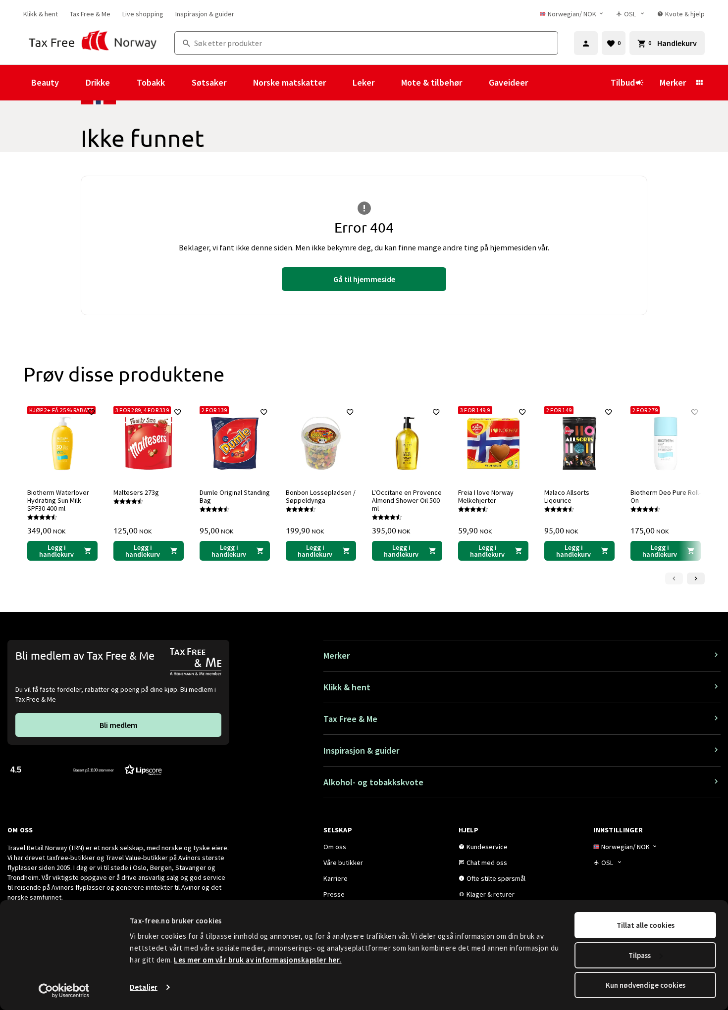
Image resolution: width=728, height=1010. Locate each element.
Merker (673, 82)
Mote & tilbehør (431, 82)
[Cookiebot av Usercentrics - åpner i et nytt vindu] (64, 990)
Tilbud (623, 82)
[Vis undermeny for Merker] (699, 82)
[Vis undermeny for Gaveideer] (541, 82)
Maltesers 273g (136, 492)
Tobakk (151, 82)
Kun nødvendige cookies (645, 985)
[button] (86, 769)
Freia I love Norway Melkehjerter (486, 496)
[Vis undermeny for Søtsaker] (239, 82)
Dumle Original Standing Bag (235, 496)
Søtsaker (209, 82)
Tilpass (639, 955)
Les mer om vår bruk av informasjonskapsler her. (258, 959)
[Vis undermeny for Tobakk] (178, 82)
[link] (40, 14)
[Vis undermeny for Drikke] (123, 82)
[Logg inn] (586, 43)
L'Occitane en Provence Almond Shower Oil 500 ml (407, 500)
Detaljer (143, 987)
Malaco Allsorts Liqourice (566, 496)
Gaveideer (508, 82)
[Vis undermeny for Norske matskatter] (339, 82)
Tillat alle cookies (646, 925)
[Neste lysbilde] (696, 578)
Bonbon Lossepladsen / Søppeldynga (321, 496)
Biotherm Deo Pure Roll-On (665, 496)
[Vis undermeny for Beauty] (72, 82)
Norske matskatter (289, 82)
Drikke (98, 82)
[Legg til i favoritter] (92, 412)
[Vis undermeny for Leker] (387, 82)
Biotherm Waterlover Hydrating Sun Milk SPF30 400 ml (58, 500)
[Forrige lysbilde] (674, 578)
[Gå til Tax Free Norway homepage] (92, 43)
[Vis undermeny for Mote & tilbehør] (475, 82)
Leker (363, 82)
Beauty (45, 82)
